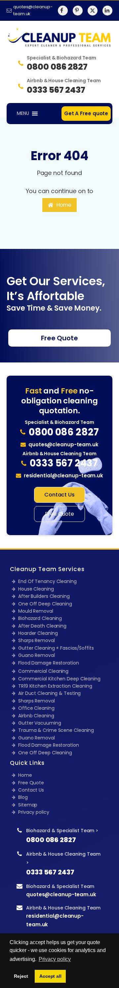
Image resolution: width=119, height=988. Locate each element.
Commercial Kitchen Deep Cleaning (59, 678)
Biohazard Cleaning (40, 618)
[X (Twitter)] (93, 11)
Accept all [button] (50, 976)
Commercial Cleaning (43, 671)
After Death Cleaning (42, 626)
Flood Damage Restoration (48, 663)
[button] (59, 205)
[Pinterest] (78, 11)
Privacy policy (33, 812)
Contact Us (59, 494)
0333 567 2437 (50, 872)
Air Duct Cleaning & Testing (49, 693)
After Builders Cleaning (44, 596)
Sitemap (27, 804)
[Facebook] (63, 11)
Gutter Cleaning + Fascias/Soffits (56, 648)
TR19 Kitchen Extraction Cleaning (55, 686)
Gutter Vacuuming (39, 723)
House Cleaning (36, 589)
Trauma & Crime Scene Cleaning (56, 730)
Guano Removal (36, 655)
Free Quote (59, 338)
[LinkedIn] (107, 11)
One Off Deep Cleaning (45, 603)
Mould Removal (35, 611)
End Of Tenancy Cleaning (47, 581)
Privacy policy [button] (55, 959)
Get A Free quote (86, 113)
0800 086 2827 (51, 839)
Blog (23, 797)
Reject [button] (21, 976)
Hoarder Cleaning (38, 633)
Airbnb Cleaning (36, 715)
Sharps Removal (36, 640)
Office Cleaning (36, 708)
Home (25, 775)
